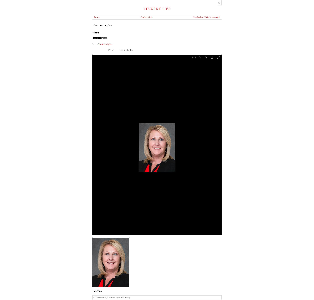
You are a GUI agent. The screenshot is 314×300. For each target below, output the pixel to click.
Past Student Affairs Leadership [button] (205, 17)
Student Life (157, 9)
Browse (97, 17)
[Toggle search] (219, 3)
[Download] (212, 57)
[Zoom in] (206, 57)
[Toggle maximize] (218, 57)
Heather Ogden (105, 44)
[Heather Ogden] (110, 239)
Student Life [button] (146, 17)
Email (105, 38)
